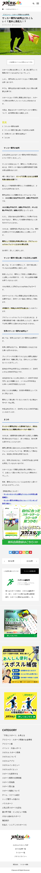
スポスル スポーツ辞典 (11, 752)
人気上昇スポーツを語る (11, 808)
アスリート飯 (7, 744)
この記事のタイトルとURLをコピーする (20, 62)
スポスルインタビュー (11, 765)
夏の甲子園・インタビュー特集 (14, 812)
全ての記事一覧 (20, 849)
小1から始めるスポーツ (11, 816)
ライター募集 (24, 864)
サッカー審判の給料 (12, 126)
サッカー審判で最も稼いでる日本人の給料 (19, 130)
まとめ (7, 137)
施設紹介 (5, 820)
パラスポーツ (7, 803)
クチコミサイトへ (20, 856)
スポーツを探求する (10, 774)
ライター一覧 (20, 852)
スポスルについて (9, 757)
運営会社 (15, 864)
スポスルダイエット (10, 769)
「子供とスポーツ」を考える (13, 735)
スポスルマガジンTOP (20, 845)
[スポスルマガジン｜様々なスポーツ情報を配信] (12, 3)
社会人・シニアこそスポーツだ (14, 825)
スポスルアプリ (8, 761)
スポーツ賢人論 (8, 786)
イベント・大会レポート (11, 748)
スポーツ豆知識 (8, 782)
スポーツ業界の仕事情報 (11, 778)
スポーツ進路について (11, 791)
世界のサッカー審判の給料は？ (16, 134)
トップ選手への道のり (11, 799)
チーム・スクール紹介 (11, 795)
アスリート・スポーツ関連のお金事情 (17, 740)
